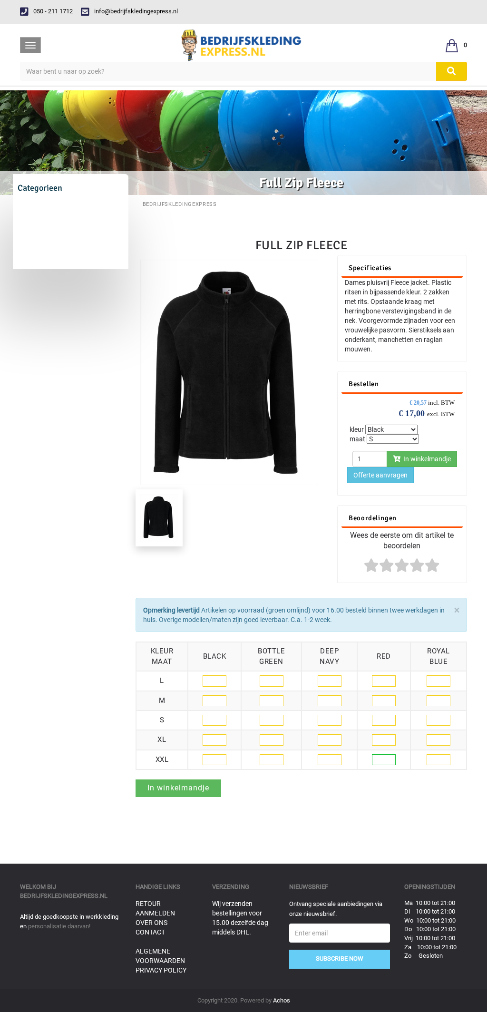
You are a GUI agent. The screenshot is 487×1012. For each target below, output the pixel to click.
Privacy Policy (161, 970)
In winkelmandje (425, 459)
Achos (281, 1000)
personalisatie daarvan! (59, 926)
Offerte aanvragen (380, 475)
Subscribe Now (339, 958)
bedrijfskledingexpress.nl (63, 895)
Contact (150, 932)
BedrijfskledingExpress (180, 204)
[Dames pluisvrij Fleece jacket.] (229, 371)
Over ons (151, 922)
